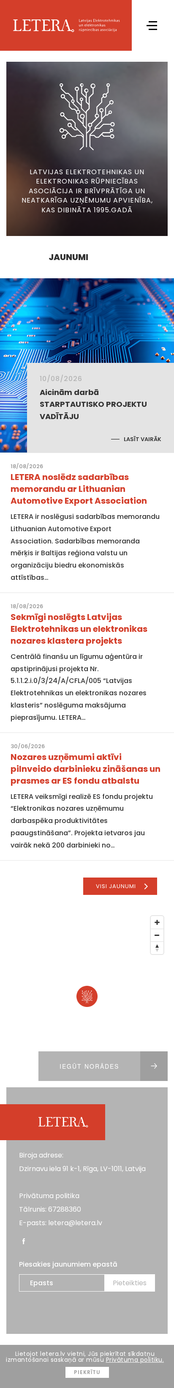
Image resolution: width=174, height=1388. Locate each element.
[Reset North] (157, 947)
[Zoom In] (157, 922)
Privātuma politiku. (135, 1359)
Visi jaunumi (116, 886)
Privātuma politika (49, 1196)
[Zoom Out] (157, 935)
